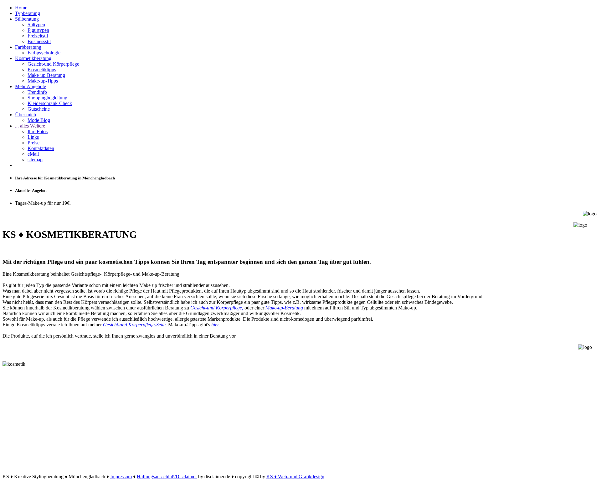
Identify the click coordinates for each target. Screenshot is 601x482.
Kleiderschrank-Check (50, 103)
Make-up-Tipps (43, 80)
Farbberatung (28, 47)
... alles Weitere (30, 125)
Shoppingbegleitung (47, 97)
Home (21, 7)
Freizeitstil (38, 35)
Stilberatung (27, 19)
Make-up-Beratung (46, 75)
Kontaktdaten (41, 148)
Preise (33, 142)
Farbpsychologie (44, 52)
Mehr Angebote (30, 86)
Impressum (121, 476)
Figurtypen (38, 30)
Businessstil (39, 41)
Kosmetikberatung (33, 58)
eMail (33, 154)
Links (33, 137)
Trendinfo (37, 92)
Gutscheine (39, 109)
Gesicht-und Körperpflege (53, 64)
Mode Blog (39, 120)
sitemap (35, 159)
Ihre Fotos (38, 131)
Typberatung (27, 13)
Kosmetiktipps (42, 69)
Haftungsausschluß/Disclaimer (167, 476)
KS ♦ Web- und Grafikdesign (295, 476)
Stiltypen (36, 24)
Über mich (25, 114)
